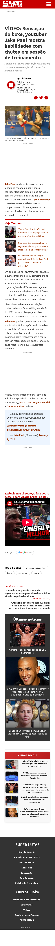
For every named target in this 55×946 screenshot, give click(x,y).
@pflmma (31, 425)
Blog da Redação (26, 852)
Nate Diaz (25, 402)
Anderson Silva (15, 406)
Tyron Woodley (41, 199)
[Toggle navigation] (49, 4)
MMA (36, 573)
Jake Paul (10, 183)
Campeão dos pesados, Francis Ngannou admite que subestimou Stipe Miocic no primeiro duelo (34, 246)
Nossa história (26, 862)
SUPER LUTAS (27, 920)
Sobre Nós (27, 867)
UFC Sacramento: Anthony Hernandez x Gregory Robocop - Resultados (34, 775)
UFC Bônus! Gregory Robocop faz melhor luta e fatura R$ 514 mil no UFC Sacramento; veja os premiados (27, 691)
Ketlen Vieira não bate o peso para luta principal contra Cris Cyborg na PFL (35, 763)
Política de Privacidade (26, 883)
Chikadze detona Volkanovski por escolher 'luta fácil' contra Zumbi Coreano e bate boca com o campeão (29, 605)
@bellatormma (15, 425)
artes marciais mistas (35, 568)
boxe (9, 573)
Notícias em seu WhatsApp (26, 899)
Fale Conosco (27, 878)
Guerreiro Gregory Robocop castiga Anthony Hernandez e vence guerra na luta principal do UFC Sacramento (34, 788)
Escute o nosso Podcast (27, 915)
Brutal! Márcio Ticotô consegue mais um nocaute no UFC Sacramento (34, 799)
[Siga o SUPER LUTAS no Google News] (20, 554)
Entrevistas (27, 904)
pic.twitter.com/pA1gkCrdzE (23, 429)
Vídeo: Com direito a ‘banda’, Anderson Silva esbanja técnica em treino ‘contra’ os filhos (33, 232)
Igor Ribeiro (24, 78)
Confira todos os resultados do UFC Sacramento (27, 651)
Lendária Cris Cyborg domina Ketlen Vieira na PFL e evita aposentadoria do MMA (27, 733)
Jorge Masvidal (41, 402)
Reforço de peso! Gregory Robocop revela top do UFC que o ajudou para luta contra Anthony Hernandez (34, 813)
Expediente (26, 872)
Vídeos (26, 909)
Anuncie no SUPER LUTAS (27, 857)
